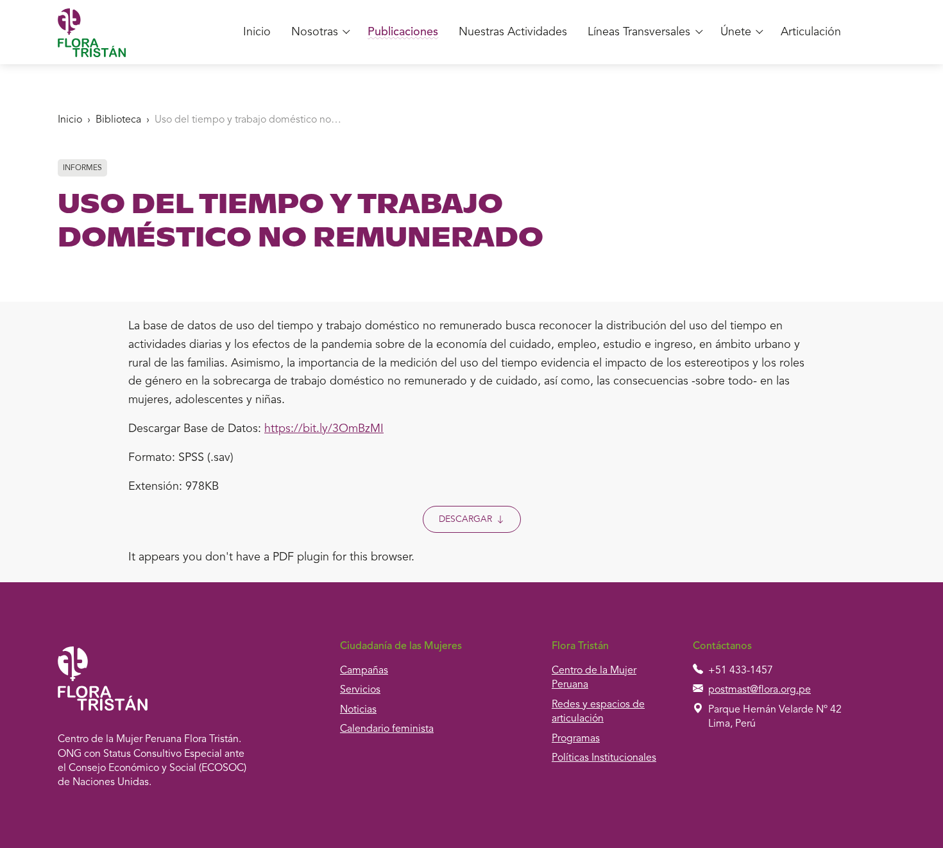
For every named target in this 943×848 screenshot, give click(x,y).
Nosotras (314, 32)
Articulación (811, 32)
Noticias (358, 710)
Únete (735, 32)
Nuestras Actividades (513, 32)
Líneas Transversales (639, 32)
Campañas (364, 671)
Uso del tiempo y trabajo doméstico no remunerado (249, 120)
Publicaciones (403, 32)
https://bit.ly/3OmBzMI (324, 429)
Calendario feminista (387, 729)
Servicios (360, 690)
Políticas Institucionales (604, 758)
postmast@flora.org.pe (759, 690)
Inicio (257, 32)
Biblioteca (118, 120)
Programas (576, 739)
